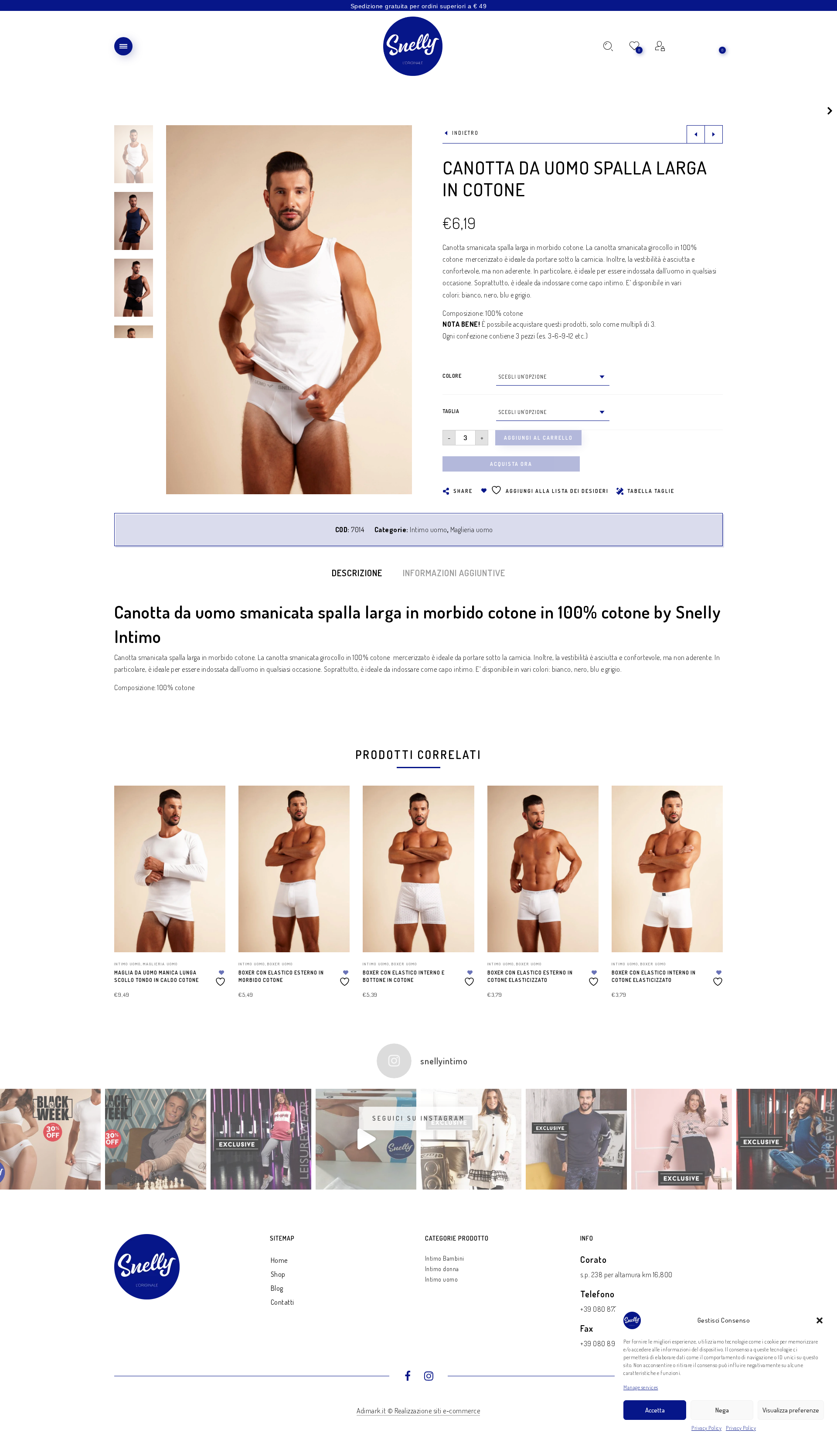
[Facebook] (408, 1377)
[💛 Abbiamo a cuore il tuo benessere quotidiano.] (786, 1139)
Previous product (695, 134)
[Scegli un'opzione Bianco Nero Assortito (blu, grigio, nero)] (552, 377)
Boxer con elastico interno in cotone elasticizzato (654, 976)
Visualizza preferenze (790, 1410)
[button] (819, 1320)
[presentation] (125, 874)
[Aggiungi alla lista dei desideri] (221, 978)
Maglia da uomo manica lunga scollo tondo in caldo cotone (156, 976)
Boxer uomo (280, 963)
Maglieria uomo (471, 529)
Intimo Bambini (444, 1258)
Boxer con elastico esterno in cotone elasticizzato (530, 976)
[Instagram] (429, 1377)
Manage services (640, 1387)
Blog (277, 1288)
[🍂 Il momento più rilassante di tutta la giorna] (576, 1139)
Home (279, 1260)
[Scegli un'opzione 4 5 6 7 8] (552, 412)
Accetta (655, 1410)
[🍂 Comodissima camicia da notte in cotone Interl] (681, 1139)
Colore (451, 376)
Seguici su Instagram (418, 1118)
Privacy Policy (706, 1428)
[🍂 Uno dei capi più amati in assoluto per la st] (471, 1139)
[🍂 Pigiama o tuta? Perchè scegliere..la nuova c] (261, 1139)
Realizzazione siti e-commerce (437, 1410)
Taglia (450, 411)
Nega (722, 1410)
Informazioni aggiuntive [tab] (454, 572)
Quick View (210, 804)
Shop (278, 1274)
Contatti (282, 1302)
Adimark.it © (376, 1410)
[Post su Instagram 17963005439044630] (366, 1139)
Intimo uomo (428, 529)
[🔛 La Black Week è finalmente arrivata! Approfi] (50, 1139)
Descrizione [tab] (357, 572)
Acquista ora (511, 464)
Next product (713, 134)
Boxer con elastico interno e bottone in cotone (404, 976)
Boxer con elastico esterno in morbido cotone (281, 976)
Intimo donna (442, 1268)
